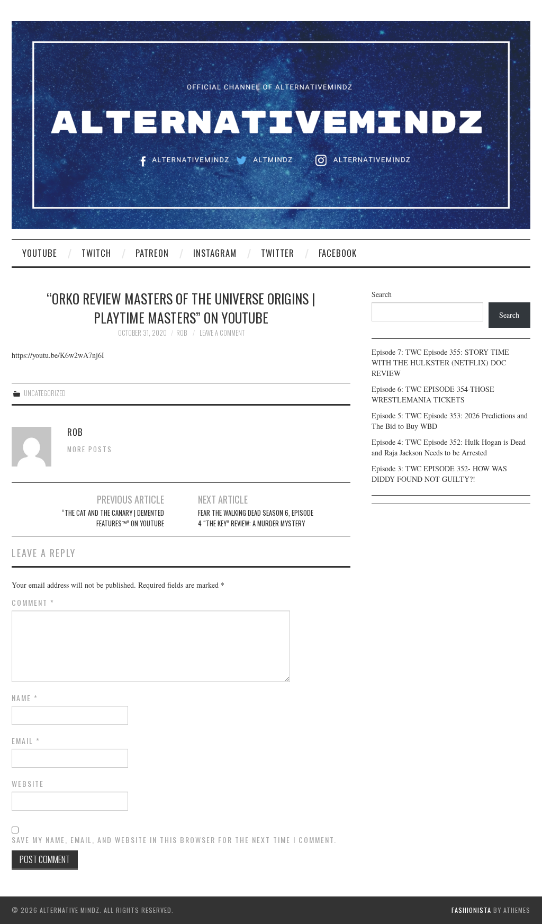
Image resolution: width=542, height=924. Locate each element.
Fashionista (471, 910)
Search (382, 294)
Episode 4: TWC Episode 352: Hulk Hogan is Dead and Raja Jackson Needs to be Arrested (449, 447)
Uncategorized (45, 393)
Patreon (152, 252)
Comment (33, 602)
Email (26, 740)
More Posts (89, 449)
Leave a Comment (222, 333)
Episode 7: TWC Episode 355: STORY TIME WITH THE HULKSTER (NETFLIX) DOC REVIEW (440, 362)
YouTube (39, 252)
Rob (181, 333)
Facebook (338, 252)
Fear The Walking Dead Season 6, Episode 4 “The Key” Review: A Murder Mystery (255, 518)
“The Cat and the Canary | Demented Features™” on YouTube (113, 518)
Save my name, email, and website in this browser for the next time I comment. (174, 840)
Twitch (96, 252)
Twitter (277, 252)
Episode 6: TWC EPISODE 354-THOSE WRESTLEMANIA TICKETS (433, 394)
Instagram (215, 252)
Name (25, 698)
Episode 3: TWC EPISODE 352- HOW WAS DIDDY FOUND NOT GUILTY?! (439, 473)
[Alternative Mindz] (271, 124)
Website (28, 783)
